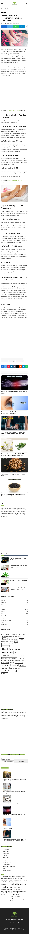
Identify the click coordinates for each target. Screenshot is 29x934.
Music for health (5, 662)
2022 (3, 634)
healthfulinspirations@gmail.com (16, 919)
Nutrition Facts (19, 662)
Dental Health (14, 639)
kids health (4, 660)
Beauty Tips (18, 636)
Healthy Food (5, 655)
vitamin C (19, 671)
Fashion (11, 641)
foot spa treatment (18, 358)
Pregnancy (3, 618)
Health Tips (11, 361)
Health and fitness (5, 646)
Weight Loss (4, 624)
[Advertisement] (14, 93)
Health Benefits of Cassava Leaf (18, 573)
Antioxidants (22, 634)
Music (23, 660)
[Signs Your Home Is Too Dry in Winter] (7, 799)
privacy (5, 761)
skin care (5, 668)
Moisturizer (17, 660)
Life (2, 613)
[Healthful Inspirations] (14, 3)
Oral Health (4, 615)
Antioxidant (14, 634)
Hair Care (14, 643)
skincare (22, 665)
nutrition (12, 662)
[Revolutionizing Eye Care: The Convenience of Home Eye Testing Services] (14, 403)
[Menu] (2, 3)
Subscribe (21, 761)
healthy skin (22, 655)
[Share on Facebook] (4, 26)
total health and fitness (13, 110)
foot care (4, 358)
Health (6, 8)
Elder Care (3, 602)
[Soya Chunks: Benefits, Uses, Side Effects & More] (14, 465)
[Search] (27, 3)
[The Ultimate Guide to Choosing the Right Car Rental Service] (5, 560)
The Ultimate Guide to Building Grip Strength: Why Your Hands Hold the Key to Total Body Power (13, 433)
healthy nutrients (14, 655)
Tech (2, 622)
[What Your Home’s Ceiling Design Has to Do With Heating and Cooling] (7, 787)
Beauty (3, 600)
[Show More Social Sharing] (26, 26)
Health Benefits (14, 646)
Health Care (4, 361)
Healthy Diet (18, 653)
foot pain (10, 358)
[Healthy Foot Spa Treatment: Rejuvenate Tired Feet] (14, 38)
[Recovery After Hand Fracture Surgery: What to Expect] (14, 382)
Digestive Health (5, 641)
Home (2, 8)
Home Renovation (12, 658)
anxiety (5, 242)
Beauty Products (10, 636)
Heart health (4, 658)
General (4, 561)
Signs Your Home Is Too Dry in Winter (11, 803)
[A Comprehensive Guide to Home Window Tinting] (5, 567)
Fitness (3, 604)
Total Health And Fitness (13, 513)
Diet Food (21, 639)
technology (13, 671)
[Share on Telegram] (22, 26)
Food (3, 576)
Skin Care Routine (15, 668)
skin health (6, 671)
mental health (11, 660)
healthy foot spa (20, 361)
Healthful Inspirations (7, 23)
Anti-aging (8, 634)
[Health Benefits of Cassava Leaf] (5, 574)
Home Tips (21, 658)
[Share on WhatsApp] (16, 26)
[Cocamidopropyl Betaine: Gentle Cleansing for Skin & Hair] (5, 582)
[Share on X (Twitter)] (10, 26)
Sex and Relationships (6, 620)
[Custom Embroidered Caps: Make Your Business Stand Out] (5, 589)
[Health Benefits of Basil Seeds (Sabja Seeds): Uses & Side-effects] (14, 485)
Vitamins (24, 671)
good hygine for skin (6, 643)
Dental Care (6, 639)
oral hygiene (15, 665)
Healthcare (17, 649)
